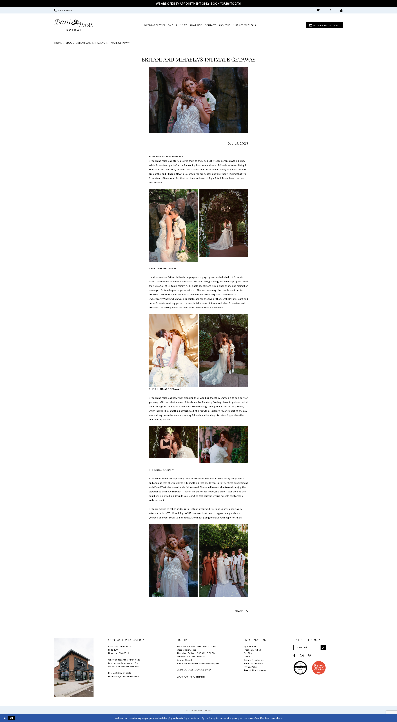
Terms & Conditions (253, 663)
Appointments (251, 646)
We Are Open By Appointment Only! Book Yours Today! (198, 3)
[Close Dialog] (5, 718)
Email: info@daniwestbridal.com (123, 676)
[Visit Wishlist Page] (318, 10)
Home (58, 42)
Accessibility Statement (255, 670)
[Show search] (330, 10)
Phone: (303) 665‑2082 (119, 673)
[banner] (73, 25)
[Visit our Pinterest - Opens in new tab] (309, 656)
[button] (341, 10)
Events (247, 656)
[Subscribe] (323, 647)
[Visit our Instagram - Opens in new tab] (301, 656)
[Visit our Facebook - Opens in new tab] (294, 656)
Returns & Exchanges (254, 660)
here (279, 718)
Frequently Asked (252, 650)
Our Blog (248, 653)
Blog (68, 42)
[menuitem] (64, 10)
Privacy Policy (250, 667)
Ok (12, 718)
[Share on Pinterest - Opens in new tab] (247, 611)
